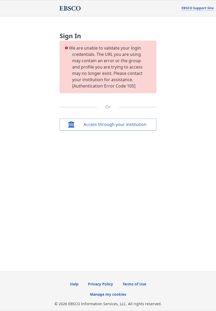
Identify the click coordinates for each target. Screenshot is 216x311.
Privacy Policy (100, 283)
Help (74, 283)
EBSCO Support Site (197, 8)
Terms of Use (134, 283)
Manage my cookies (108, 294)
